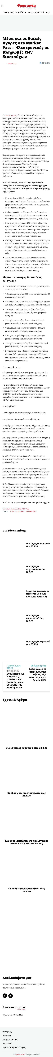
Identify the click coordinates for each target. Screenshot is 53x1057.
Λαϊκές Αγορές (11, 115)
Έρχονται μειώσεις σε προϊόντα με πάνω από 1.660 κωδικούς (37, 594)
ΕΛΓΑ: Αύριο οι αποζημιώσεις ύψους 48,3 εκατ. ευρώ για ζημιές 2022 (37, 674)
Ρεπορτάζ (12, 64)
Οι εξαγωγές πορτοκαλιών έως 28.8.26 (36, 569)
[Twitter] (11, 70)
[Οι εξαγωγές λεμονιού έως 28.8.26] (13, 545)
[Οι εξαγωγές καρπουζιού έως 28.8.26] (13, 619)
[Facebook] (5, 70)
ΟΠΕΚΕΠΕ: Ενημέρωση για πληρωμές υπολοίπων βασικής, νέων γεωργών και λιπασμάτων (15, 679)
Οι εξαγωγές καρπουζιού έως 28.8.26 (35, 618)
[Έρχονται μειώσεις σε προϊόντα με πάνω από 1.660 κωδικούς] (13, 594)
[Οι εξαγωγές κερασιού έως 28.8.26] (13, 643)
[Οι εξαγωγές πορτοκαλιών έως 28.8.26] (13, 570)
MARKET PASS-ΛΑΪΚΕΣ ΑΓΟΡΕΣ (16, 509)
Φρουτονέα (19, 1054)
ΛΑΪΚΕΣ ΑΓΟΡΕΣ (17, 511)
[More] (17, 70)
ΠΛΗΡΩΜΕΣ (31, 511)
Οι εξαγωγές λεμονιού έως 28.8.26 (38, 545)
